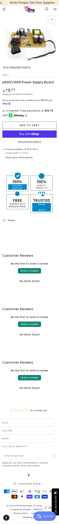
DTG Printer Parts (23, 505)
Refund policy (41, 509)
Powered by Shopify (21, 509)
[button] (47, 9)
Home (5, 75)
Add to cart (29, 125)
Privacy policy (21, 513)
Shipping (6, 94)
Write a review (29, 271)
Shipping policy (31, 517)
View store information (19, 157)
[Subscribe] (55, 455)
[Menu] (4, 9)
